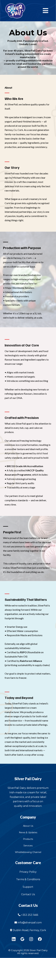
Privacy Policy (28, 871)
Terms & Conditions (28, 879)
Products (28, 839)
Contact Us (28, 894)
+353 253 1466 (29, 914)
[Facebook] (39, 939)
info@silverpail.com (30, 922)
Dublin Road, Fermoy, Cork (29, 930)
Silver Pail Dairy (28, 778)
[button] (45, 10)
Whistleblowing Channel (28, 852)
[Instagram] (31, 939)
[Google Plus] (22, 939)
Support (28, 886)
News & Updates (28, 832)
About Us (28, 825)
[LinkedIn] (13, 939)
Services (28, 845)
